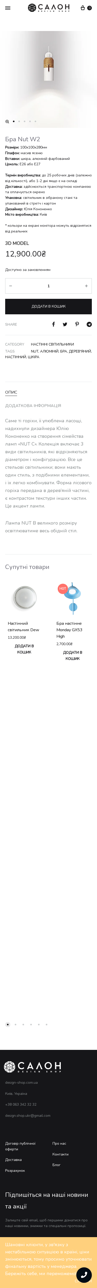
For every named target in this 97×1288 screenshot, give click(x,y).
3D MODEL (17, 243)
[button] (7, 122)
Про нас (59, 1143)
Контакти (61, 1154)
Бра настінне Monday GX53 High (69, 630)
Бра (63, 351)
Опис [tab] (11, 392)
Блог (57, 1164)
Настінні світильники (52, 344)
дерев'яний (80, 351)
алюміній (49, 351)
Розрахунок (15, 1170)
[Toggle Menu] (7, 8)
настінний (15, 357)
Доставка (13, 1159)
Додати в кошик (49, 306)
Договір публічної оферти (20, 1146)
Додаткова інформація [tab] (33, 406)
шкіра (33, 357)
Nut (34, 351)
